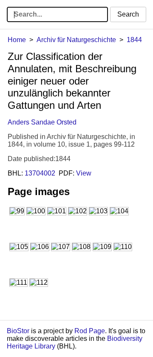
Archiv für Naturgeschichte (76, 39)
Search (128, 14)
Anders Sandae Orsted (42, 122)
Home (17, 39)
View (83, 173)
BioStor (18, 330)
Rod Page (89, 330)
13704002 (40, 173)
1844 (134, 39)
